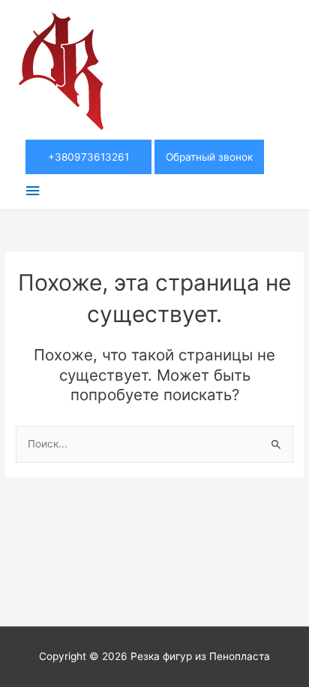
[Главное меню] (32, 191)
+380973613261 (88, 157)
